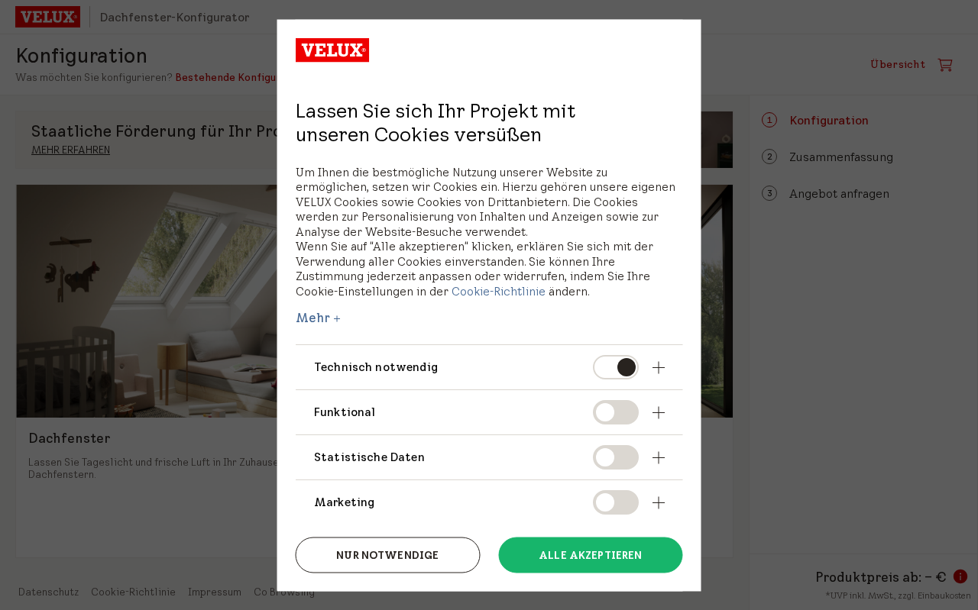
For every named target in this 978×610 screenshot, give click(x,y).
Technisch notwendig (376, 367)
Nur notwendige (387, 555)
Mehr (313, 317)
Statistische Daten (369, 456)
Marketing (344, 501)
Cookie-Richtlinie (499, 290)
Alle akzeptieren (590, 555)
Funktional (345, 411)
